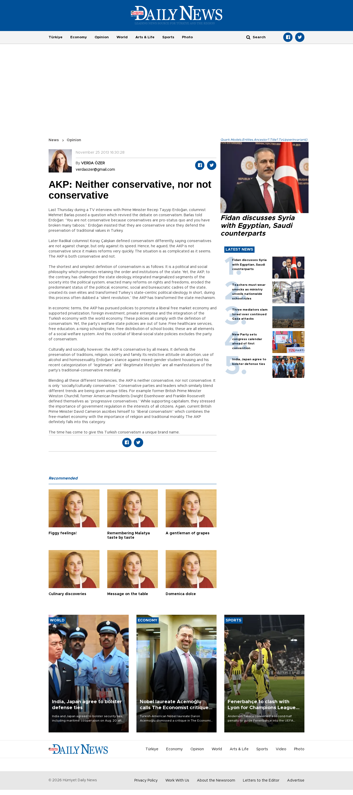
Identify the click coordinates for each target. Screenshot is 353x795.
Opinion (102, 37)
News (54, 140)
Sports (168, 37)
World (122, 37)
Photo (187, 37)
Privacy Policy (146, 780)
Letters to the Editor (261, 780)
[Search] (248, 37)
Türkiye (56, 37)
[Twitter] (299, 37)
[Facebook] (288, 37)
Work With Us (177, 780)
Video (281, 749)
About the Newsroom (216, 780)
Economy (78, 37)
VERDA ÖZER (93, 163)
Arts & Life (145, 37)
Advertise (295, 780)
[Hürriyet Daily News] (176, 15)
